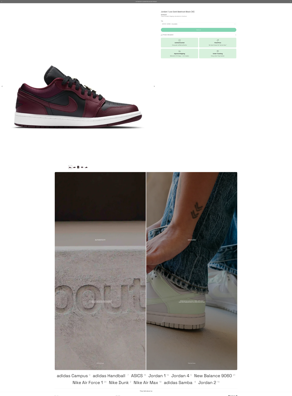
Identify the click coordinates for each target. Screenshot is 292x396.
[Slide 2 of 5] (74, 167)
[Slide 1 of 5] (70, 167)
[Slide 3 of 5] (78, 167)
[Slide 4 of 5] (82, 167)
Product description (168, 35)
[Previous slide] (1, 86)
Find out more (100, 363)
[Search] (233, 5)
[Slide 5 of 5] (86, 167)
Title (162, 21)
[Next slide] (154, 86)
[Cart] (236, 5)
